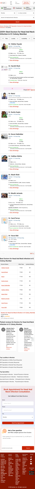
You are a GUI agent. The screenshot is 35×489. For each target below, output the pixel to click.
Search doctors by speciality (10, 469)
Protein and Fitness (3, 464)
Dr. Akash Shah (14, 175)
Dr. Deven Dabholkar (16, 134)
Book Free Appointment (26, 3)
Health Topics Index (17, 473)
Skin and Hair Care (3, 467)
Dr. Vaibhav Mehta (15, 156)
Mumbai (6, 26)
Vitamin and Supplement (3, 461)
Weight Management (4, 472)
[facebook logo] (31, 457)
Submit (28, 448)
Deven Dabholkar (5, 285)
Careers (24, 461)
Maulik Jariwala (5, 298)
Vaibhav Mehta (5, 289)
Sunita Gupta (4, 281)
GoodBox (3, 482)
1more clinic (12, 102)
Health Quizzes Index (17, 469)
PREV (3, 253)
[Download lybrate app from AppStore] (31, 474)
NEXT (31, 253)
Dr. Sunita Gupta (14, 112)
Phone (3, 406)
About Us (24, 458)
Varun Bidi (4, 307)
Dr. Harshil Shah (14, 66)
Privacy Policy (24, 469)
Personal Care (3, 478)
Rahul (2, 276)
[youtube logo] (31, 464)
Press (23, 473)
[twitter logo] (31, 460)
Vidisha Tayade (5, 267)
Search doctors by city (10, 459)
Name (3, 400)
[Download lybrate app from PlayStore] (31, 472)
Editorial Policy (24, 471)
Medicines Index (17, 476)
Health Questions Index (17, 465)
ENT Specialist (12, 26)
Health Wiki (18, 459)
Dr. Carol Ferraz (14, 218)
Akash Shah (4, 294)
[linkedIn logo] (31, 462)
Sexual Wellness (3, 470)
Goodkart (3, 459)
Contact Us (25, 459)
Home (1, 26)
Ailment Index (17, 479)
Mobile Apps (24, 463)
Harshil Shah (4, 272)
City (3, 413)
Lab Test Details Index (17, 483)
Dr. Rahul (12, 93)
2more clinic (12, 244)
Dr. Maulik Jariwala (15, 193)
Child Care (3, 480)
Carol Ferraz (4, 303)
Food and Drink (3, 475)
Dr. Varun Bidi (13, 236)
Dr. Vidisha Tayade (15, 44)
